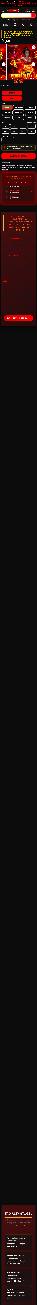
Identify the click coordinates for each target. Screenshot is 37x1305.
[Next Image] (33, 64)
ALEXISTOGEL (18, 155)
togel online (13, 255)
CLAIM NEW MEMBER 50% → (18, 318)
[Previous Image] (3, 64)
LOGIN (12, 98)
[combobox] (17, 15)
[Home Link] (13, 10)
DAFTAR (12, 93)
